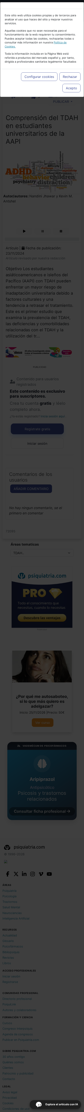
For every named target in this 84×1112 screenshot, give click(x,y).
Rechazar (70, 77)
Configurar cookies (39, 77)
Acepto (71, 88)
